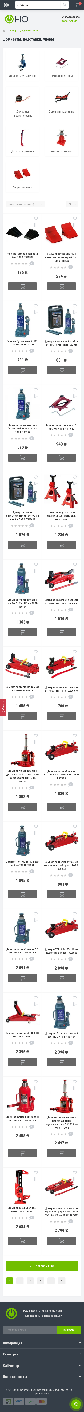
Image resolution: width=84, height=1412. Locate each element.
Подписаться (69, 1330)
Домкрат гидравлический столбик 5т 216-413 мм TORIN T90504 (22, 603)
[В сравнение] (36, 225)
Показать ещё (44, 1266)
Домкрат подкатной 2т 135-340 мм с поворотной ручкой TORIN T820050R (61, 865)
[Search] (64, 5)
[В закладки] (36, 218)
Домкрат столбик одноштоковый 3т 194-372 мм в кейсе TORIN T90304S (22, 516)
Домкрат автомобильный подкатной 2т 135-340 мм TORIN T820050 (61, 775)
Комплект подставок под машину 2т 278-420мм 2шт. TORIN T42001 (61, 516)
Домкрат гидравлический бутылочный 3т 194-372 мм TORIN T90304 (22, 428)
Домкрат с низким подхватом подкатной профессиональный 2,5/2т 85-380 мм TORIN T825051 (61, 1212)
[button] (70, 17)
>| (62, 1280)
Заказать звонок (69, 21)
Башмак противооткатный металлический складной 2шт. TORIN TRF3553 (61, 257)
